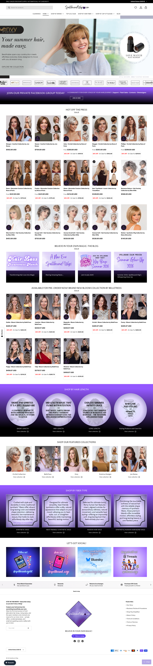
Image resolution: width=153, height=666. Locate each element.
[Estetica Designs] (105, 459)
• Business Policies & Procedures (136, 608)
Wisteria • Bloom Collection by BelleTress (73, 368)
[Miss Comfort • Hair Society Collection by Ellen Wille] (19, 217)
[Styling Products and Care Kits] (130, 409)
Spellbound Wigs (14, 658)
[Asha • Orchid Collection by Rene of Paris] (76, 128)
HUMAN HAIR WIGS (94, 530)
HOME (45, 14)
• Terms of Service (132, 622)
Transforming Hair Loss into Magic (22, 275)
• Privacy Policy (131, 625)
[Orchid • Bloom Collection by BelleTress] (105, 307)
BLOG (118, 14)
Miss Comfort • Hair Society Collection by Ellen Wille (18, 234)
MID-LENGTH (58, 429)
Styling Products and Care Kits (130, 429)
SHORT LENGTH (23, 429)
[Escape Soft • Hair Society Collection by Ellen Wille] (48, 217)
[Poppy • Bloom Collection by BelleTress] (19, 351)
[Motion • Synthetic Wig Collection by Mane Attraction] (134, 217)
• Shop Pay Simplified (132, 612)
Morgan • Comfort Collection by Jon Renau (17, 145)
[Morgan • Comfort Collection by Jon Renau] (19, 128)
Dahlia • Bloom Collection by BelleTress (18, 322)
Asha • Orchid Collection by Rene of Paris (75, 145)
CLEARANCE (37, 14)
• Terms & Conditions (132, 619)
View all (76, 112)
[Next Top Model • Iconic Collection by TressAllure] (105, 173)
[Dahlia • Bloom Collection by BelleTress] (19, 307)
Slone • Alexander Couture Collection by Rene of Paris (76, 189)
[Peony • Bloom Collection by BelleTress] (134, 307)
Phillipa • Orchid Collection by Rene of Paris (133, 145)
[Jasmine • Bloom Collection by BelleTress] (48, 307)
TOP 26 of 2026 (71, 14)
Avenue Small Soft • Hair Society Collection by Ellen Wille (74, 234)
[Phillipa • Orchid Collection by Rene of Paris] (134, 128)
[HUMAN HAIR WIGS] (94, 510)
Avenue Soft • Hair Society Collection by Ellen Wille (105, 234)
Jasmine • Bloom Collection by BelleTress (44, 323)
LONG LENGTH (94, 429)
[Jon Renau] (134, 459)
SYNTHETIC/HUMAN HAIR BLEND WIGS (130, 530)
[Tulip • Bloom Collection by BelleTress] (48, 351)
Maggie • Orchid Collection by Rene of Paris (104, 145)
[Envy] (76, 459)
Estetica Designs (105, 474)
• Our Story (129, 605)
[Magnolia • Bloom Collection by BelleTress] (76, 307)
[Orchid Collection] (19, 459)
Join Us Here (76, 98)
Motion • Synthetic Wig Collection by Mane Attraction (133, 234)
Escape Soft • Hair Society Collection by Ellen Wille (47, 234)
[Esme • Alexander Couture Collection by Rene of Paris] (19, 173)
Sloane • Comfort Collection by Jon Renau (46, 145)
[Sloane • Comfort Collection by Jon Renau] (48, 128)
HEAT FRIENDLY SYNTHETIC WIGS (58, 530)
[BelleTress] (48, 459)
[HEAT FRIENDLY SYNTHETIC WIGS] (58, 510)
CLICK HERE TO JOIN (24, 1)
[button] (146, 7)
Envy (76, 474)
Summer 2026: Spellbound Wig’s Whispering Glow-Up (129, 276)
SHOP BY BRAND (56, 14)
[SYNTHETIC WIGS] (22, 510)
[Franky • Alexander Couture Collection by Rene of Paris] (48, 173)
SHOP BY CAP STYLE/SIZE (104, 14)
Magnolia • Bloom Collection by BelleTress (74, 323)
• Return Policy (130, 615)
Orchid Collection (19, 474)
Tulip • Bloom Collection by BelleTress (47, 367)
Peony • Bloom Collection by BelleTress (133, 322)
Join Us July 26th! (87, 275)
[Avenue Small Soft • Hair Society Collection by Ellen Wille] (76, 217)
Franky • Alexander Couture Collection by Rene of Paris (47, 189)
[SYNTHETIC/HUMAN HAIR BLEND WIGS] (130, 510)
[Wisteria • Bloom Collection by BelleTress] (76, 351)
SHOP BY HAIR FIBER (84, 14)
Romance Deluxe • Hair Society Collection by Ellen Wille (131, 189)
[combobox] (29, 7)
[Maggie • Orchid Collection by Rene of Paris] (105, 128)
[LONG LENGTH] (94, 409)
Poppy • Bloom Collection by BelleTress (18, 367)
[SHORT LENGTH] (22, 409)
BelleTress (47, 474)
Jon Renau (134, 474)
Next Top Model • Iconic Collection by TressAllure (104, 189)
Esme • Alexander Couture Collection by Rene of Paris (19, 189)
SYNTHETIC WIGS (22, 530)
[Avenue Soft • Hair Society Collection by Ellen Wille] (105, 217)
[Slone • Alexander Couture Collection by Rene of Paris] (76, 173)
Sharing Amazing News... (55, 275)
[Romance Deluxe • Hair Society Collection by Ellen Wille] (134, 173)
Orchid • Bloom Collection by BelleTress (105, 322)
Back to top (76, 591)
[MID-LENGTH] (58, 409)
